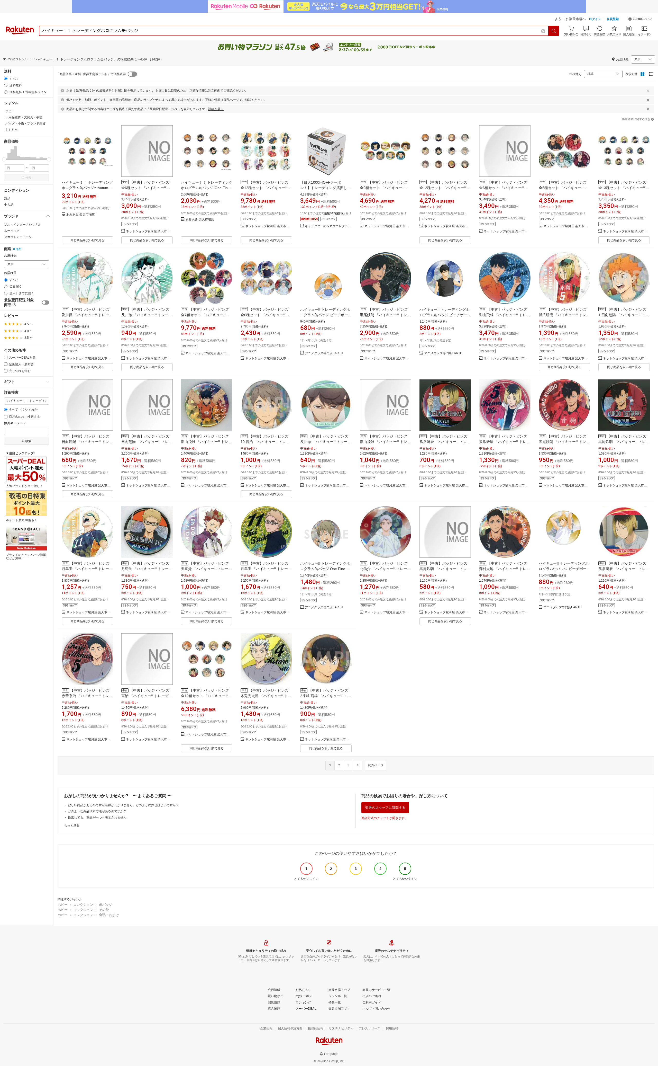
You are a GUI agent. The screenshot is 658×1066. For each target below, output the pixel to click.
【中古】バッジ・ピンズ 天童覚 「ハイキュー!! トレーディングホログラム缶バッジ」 (206, 568)
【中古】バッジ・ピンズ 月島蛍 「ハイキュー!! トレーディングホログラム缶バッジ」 (87, 568)
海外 (19, 249)
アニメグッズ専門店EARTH (324, 353)
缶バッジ (105, 905)
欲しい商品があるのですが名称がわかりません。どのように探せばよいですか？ (123, 805)
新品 (7, 198)
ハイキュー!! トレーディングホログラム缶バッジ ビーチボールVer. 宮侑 (564, 568)
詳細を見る (216, 109)
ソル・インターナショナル (22, 224)
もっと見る (71, 825)
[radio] (5, 78)
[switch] (45, 302)
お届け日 (10, 273)
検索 (28, 178)
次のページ (375, 765)
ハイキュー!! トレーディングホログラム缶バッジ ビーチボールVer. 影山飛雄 (445, 314)
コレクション (83, 905)
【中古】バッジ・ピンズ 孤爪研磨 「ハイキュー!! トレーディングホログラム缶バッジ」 (564, 314)
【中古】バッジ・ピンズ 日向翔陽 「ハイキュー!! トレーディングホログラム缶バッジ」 (87, 441)
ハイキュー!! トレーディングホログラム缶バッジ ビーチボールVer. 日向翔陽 (326, 314)
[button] (640, 19)
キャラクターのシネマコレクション (328, 226)
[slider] (4, 159)
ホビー (63, 905)
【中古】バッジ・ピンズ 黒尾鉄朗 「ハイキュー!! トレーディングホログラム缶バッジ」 (444, 568)
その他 (104, 910)
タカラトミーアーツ (18, 237)
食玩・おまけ (109, 915)
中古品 (8, 205)
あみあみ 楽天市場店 (80, 214)
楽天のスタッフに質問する (385, 808)
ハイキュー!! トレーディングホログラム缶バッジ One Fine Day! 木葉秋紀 (325, 568)
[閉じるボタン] (648, 90)
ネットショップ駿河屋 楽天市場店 (149, 231)
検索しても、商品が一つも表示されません (97, 817)
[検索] (554, 31)
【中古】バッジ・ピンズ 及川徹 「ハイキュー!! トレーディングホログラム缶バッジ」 (87, 314)
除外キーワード (15, 423)
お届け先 (10, 255)
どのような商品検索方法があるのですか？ (97, 811)
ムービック (12, 231)
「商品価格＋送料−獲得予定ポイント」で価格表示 (91, 74)
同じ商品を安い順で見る (87, 240)
